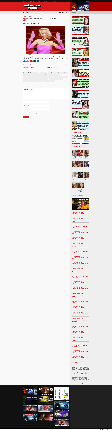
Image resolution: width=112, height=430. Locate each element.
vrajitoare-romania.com (28, 76)
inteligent (25, 74)
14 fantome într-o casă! (52, 67)
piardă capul (45, 74)
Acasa (24, 1)
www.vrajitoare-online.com (42, 78)
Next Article (65, 64)
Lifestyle (30, 16)
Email (26, 105)
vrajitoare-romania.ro (39, 76)
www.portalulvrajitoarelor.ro (29, 78)
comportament (43, 72)
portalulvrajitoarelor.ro (54, 74)
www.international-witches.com (61, 76)
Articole (38, 1)
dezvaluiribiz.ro (58, 72)
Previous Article (27, 64)
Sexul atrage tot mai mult (29, 67)
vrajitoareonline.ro (49, 76)
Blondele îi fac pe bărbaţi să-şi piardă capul (41, 18)
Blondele (30, 72)
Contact (54, 1)
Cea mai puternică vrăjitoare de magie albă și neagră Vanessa (55, 12)
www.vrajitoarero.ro (50, 80)
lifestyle (30, 74)
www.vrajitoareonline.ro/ (28, 80)
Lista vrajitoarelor (31, 1)
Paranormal (44, 1)
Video (50, 1)
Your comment (28, 89)
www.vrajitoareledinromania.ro (55, 78)
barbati (24, 72)
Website (24, 109)
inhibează (65, 72)
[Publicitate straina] (80, 139)
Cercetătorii (36, 72)
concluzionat (50, 72)
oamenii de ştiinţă (37, 74)
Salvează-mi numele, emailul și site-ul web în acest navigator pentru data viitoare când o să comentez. (42, 113)
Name (26, 101)
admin (34, 20)
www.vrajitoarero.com (39, 80)
